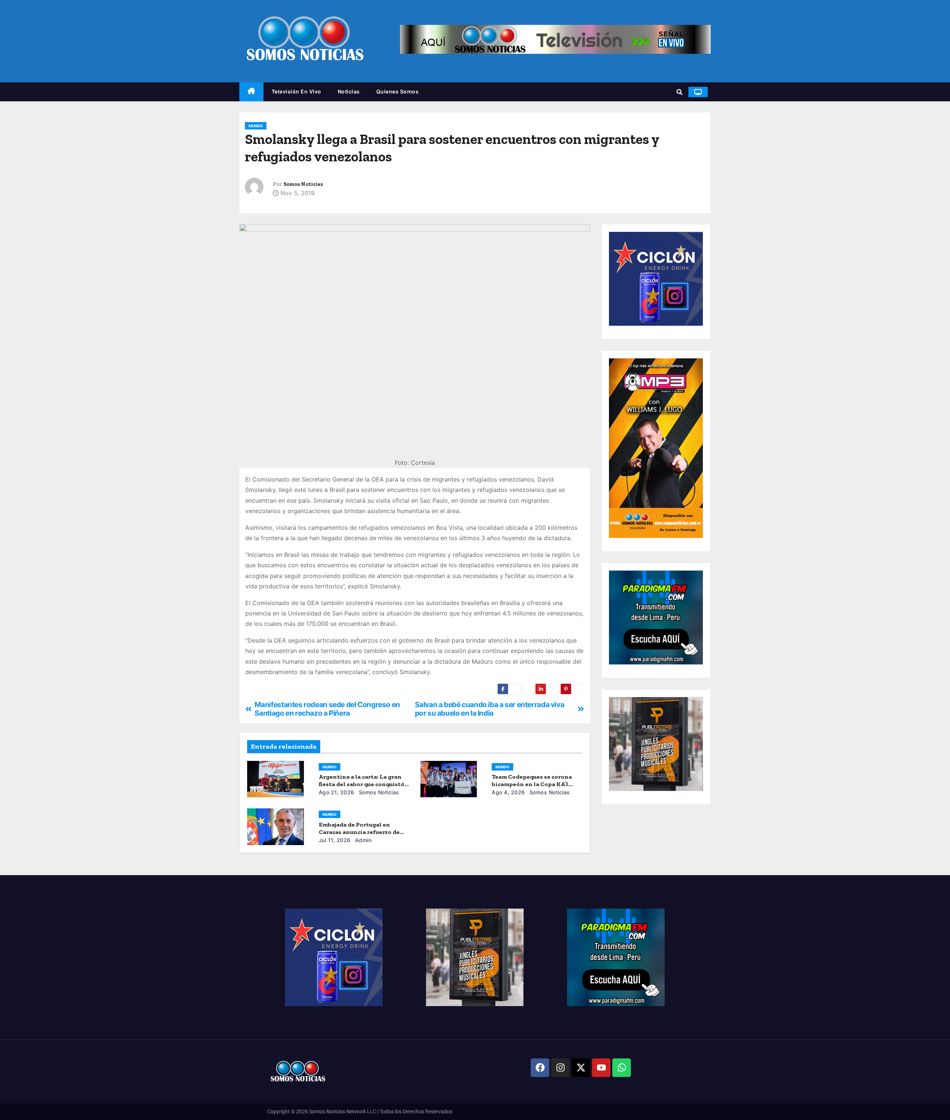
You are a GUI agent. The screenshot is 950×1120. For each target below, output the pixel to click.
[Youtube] (601, 1067)
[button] (679, 92)
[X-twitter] (580, 1067)
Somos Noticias (303, 184)
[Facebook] (540, 1067)
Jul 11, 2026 (335, 840)
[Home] (251, 91)
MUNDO (256, 126)
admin (362, 840)
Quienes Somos (397, 91)
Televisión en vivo (296, 91)
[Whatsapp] (621, 1067)
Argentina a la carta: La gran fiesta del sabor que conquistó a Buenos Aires (364, 784)
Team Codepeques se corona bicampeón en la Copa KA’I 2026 (532, 784)
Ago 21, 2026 (336, 792)
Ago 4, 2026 (508, 792)
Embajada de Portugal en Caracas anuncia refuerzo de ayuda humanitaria (359, 832)
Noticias (349, 91)
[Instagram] (560, 1067)
